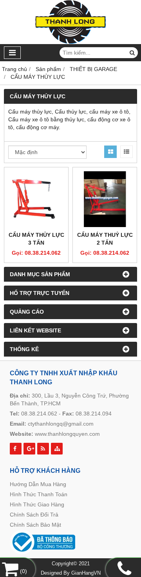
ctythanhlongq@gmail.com (61, 424)
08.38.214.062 (39, 413)
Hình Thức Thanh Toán (38, 494)
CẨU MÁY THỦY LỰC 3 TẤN (36, 239)
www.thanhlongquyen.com (67, 434)
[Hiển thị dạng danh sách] (126, 152)
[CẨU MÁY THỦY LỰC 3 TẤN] (36, 199)
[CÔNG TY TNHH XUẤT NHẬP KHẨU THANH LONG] (70, 42)
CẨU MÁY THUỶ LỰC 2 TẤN (105, 239)
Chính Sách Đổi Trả (34, 514)
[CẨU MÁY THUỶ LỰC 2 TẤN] (105, 199)
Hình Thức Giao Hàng (37, 504)
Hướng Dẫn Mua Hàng (38, 484)
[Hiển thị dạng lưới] (110, 152)
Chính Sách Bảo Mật (35, 525)
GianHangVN (86, 573)
